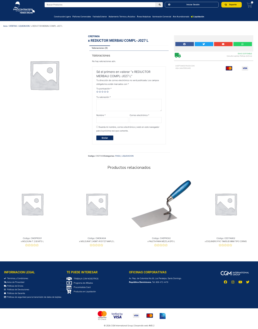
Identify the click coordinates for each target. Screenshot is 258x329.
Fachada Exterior (100, 17)
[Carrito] (249, 5)
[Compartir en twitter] (204, 44)
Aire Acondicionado (181, 17)
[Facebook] (225, 282)
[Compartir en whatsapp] (242, 44)
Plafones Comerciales (81, 17)
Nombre (101, 115)
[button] (192, 5)
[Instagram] (233, 282)
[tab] (99, 48)
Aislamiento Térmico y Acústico (122, 17)
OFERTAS (13, 26)
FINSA (118, 156)
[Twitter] (247, 282)
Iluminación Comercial (162, 17)
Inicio (5, 26)
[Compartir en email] (223, 44)
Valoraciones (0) (100, 48)
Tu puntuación (104, 88)
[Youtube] (240, 282)
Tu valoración (103, 97)
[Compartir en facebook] (184, 44)
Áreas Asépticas (144, 17)
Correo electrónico (139, 115)
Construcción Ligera (62, 17)
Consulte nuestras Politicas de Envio (239, 56)
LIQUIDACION (24, 26)
